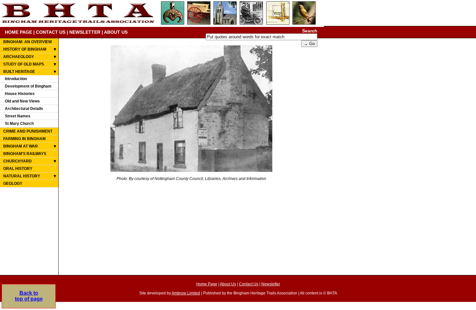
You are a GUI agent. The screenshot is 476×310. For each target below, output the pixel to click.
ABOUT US (116, 32)
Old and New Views (22, 101)
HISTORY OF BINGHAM (24, 49)
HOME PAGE (18, 32)
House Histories (20, 93)
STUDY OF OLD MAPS (23, 64)
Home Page (206, 284)
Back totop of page (29, 296)
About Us (228, 284)
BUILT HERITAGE (19, 71)
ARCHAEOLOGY (18, 56)
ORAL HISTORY (17, 168)
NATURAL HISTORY (21, 176)
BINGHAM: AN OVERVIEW (27, 42)
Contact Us (248, 284)
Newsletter (270, 284)
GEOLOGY (12, 183)
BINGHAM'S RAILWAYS (24, 153)
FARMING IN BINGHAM (24, 139)
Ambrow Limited (186, 293)
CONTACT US (50, 32)
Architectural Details (24, 108)
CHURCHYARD (17, 161)
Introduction (16, 79)
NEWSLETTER (84, 32)
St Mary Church (19, 123)
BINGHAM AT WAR (20, 146)
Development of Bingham (28, 86)
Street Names (17, 116)
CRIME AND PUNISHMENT (27, 131)
